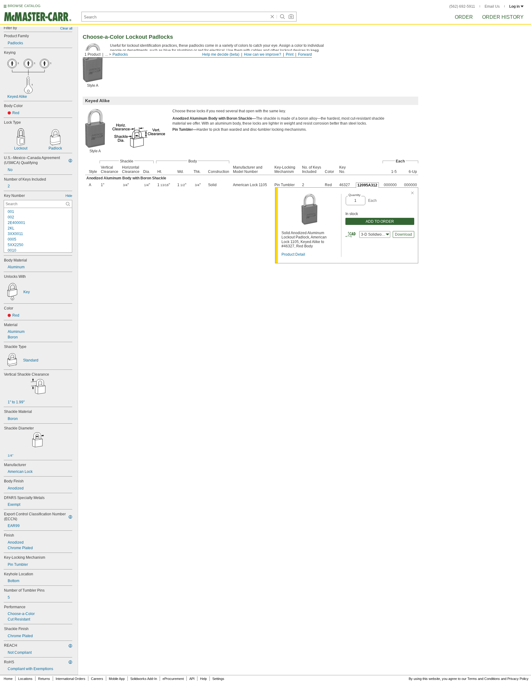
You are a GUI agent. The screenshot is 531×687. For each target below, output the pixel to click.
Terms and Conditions (483, 679)
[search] (68, 204)
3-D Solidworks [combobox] (374, 234)
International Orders (70, 679)
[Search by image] (291, 17)
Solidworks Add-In (143, 679)
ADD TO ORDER (380, 221)
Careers (97, 679)
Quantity (354, 195)
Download (403, 234)
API (192, 679)
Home (8, 679)
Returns (44, 679)
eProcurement (173, 679)
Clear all (66, 28)
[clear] (272, 16)
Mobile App (117, 679)
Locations (25, 679)
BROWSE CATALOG (24, 6)
